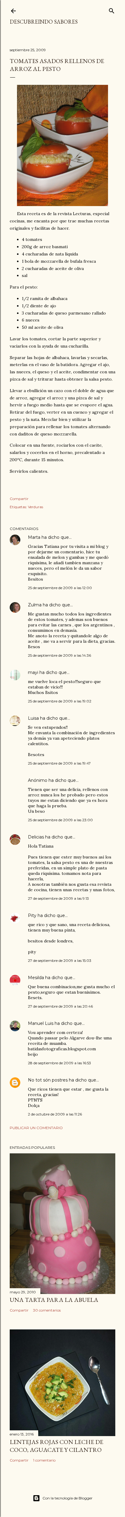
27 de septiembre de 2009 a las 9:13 (58, 898)
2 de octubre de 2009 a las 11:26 (55, 1114)
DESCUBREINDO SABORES (44, 21)
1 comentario (44, 1460)
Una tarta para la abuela (54, 1300)
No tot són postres (48, 1080)
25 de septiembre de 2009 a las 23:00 (60, 820)
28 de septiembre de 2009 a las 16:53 (59, 1063)
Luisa (33, 718)
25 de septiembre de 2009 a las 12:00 (60, 587)
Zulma (35, 605)
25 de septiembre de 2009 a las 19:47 (59, 763)
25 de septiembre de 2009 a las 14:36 (59, 655)
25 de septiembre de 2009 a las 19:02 (59, 701)
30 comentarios (47, 1310)
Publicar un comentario (36, 1127)
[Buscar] (111, 9)
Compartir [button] (19, 498)
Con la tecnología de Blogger (67, 1498)
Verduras (35, 507)
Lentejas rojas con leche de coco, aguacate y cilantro (56, 1446)
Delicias (36, 837)
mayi (33, 672)
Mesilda (36, 977)
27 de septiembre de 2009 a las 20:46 (60, 1006)
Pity (32, 915)
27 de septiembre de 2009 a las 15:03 (59, 960)
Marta (34, 537)
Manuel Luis (40, 1023)
